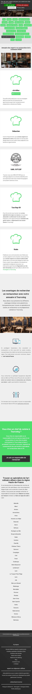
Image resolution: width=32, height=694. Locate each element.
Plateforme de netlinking (16, 657)
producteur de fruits (9, 28)
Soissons (16, 607)
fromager (11, 22)
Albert (16, 506)
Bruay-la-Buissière (16, 534)
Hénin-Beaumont (16, 564)
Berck (16, 525)
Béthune (16, 528)
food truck (4, 22)
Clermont (16, 549)
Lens (16, 577)
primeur (20, 25)
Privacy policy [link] (21, 7)
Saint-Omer (16, 598)
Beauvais (16, 521)
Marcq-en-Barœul (16, 583)
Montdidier (16, 589)
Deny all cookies (23, 5)
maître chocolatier (19, 22)
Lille (16, 580)
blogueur (9, 19)
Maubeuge (16, 586)
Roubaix (16, 595)
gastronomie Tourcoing (16, 677)
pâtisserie (27, 22)
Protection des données (16, 653)
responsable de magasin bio (22, 34)
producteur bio (27, 25)
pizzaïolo (3, 25)
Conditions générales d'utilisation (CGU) (16, 651)
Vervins (16, 614)
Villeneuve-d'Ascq (16, 617)
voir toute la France (8, 356)
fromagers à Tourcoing (9, 269)
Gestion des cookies (16, 655)
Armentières (16, 512)
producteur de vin (21, 31)
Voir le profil (16, 93)
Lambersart (16, 567)
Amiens (16, 509)
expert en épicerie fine (24, 19)
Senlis (16, 604)
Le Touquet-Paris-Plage (16, 574)
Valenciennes (16, 610)
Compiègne (16, 552)
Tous (4, 19)
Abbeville (16, 503)
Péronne (16, 592)
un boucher (18, 39)
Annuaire (8, 649)
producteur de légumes (21, 28)
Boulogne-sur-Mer (16, 531)
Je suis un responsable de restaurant (16, 459)
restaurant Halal (19, 36)
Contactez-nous (16, 661)
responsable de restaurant (8, 36)
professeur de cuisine (8, 34)
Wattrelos (16, 620)
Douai (16, 558)
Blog (16, 659)
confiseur (15, 19)
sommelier (27, 36)
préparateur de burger (12, 25)
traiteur (12, 39)
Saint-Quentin (16, 601)
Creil (16, 555)
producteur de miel (11, 31)
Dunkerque (16, 561)
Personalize (11, 7)
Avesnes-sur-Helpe (16, 518)
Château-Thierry (16, 546)
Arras (16, 515)
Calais (16, 537)
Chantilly (16, 543)
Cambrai (16, 540)
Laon (16, 571)
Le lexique (16, 663)
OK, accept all (10, 5)
